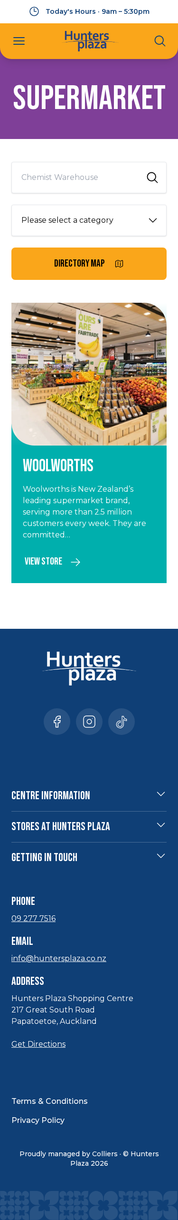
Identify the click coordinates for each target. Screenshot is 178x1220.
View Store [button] (43, 561)
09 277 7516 (33, 918)
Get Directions (38, 1044)
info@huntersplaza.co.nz (58, 958)
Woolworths (58, 466)
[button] (19, 41)
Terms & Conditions (49, 1101)
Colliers (105, 1154)
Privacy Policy (38, 1120)
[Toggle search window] (160, 41)
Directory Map (79, 263)
